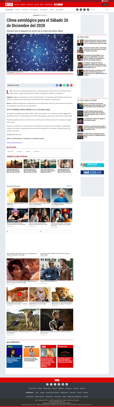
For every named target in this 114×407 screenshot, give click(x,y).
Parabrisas (68, 388)
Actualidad (30, 4)
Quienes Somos (39, 396)
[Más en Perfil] (16, 342)
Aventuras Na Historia (52, 392)
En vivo (106, 4)
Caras (36, 392)
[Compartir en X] (60, 85)
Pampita (52, 9)
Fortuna (54, 388)
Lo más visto (83, 37)
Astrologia (28, 151)
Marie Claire (47, 388)
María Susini (25, 9)
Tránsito (85, 396)
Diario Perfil (32, 388)
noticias (14, 347)
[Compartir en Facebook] (57, 85)
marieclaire (31, 347)
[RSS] (63, 384)
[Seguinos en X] (84, 9)
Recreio (80, 392)
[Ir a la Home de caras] (9, 6)
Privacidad (58, 396)
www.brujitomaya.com (14, 142)
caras (48, 347)
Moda (41, 4)
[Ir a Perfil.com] (105, 1)
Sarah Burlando (44, 9)
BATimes (82, 388)
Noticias (16, 4)
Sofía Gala (17, 9)
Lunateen (76, 388)
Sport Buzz (73, 392)
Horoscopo (19, 151)
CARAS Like (58, 4)
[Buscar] (107, 9)
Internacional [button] (48, 4)
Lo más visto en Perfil (87, 100)
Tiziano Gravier (9, 9)
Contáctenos (49, 396)
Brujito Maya (11, 151)
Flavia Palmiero (59, 9)
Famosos (22, 4)
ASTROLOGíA (36, 15)
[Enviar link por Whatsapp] (64, 85)
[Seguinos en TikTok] (88, 9)
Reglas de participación (74, 396)
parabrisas (65, 347)
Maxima (86, 392)
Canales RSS (29, 396)
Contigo (42, 392)
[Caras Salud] (92, 166)
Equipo (64, 396)
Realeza (36, 4)
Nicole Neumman (34, 9)
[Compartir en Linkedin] (68, 85)
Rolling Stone (64, 392)
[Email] (71, 85)
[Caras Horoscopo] (92, 174)
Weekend (61, 388)
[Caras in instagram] (77, 9)
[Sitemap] (67, 384)
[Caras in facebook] (81, 9)
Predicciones (36, 151)
